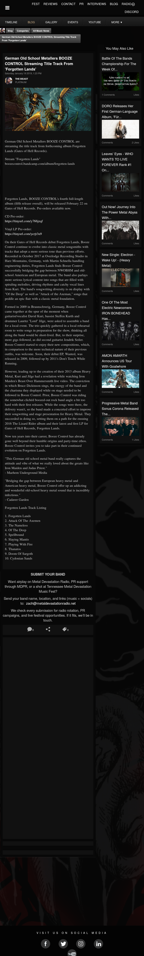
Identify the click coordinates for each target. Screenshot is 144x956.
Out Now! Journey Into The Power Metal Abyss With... (119, 212)
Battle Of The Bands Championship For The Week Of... (119, 63)
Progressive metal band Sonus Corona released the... (120, 408)
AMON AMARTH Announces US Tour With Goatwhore (117, 361)
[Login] (133, 4)
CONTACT (68, 4)
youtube (94, 22)
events (73, 22)
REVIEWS (51, 4)
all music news (41, 30)
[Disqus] (48, 689)
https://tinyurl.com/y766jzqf (24, 221)
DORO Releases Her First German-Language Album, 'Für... (120, 111)
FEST (36, 4)
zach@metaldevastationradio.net (50, 603)
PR (81, 4)
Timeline (11, 22)
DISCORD (132, 12)
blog (31, 22)
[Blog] (4, 48)
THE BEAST (21, 78)
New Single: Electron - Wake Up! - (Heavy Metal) (118, 260)
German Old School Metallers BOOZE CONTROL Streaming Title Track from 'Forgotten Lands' (39, 38)
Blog (10, 30)
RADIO (126, 4)
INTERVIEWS (96, 4)
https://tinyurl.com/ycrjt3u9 (23, 233)
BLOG (114, 4)
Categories (23, 30)
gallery (51, 22)
